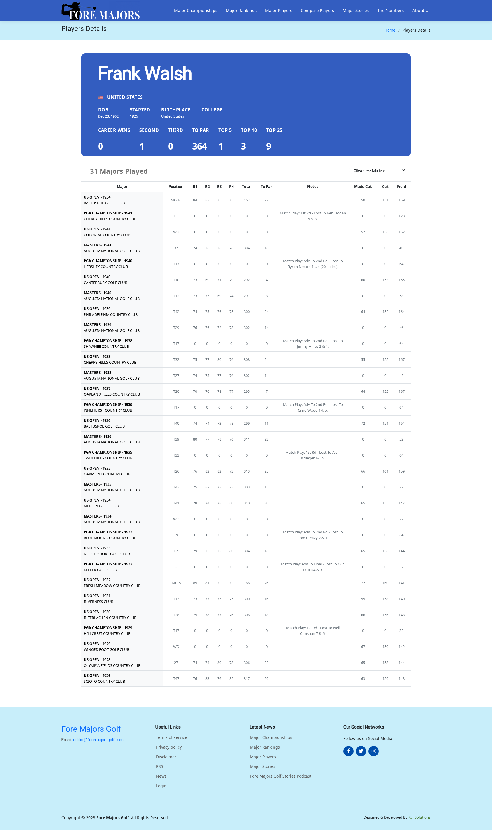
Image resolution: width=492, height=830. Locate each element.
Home (389, 30)
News (161, 776)
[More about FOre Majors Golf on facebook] (348, 751)
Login (161, 786)
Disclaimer (166, 757)
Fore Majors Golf (91, 729)
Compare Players (317, 10)
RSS (159, 766)
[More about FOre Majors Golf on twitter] (361, 751)
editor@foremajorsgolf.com (98, 739)
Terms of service (171, 737)
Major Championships (195, 10)
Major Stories (356, 10)
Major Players (278, 10)
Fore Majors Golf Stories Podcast (280, 776)
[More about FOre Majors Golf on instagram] (373, 751)
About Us (421, 10)
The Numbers (390, 10)
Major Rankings (241, 10)
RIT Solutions (419, 817)
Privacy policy (169, 747)
